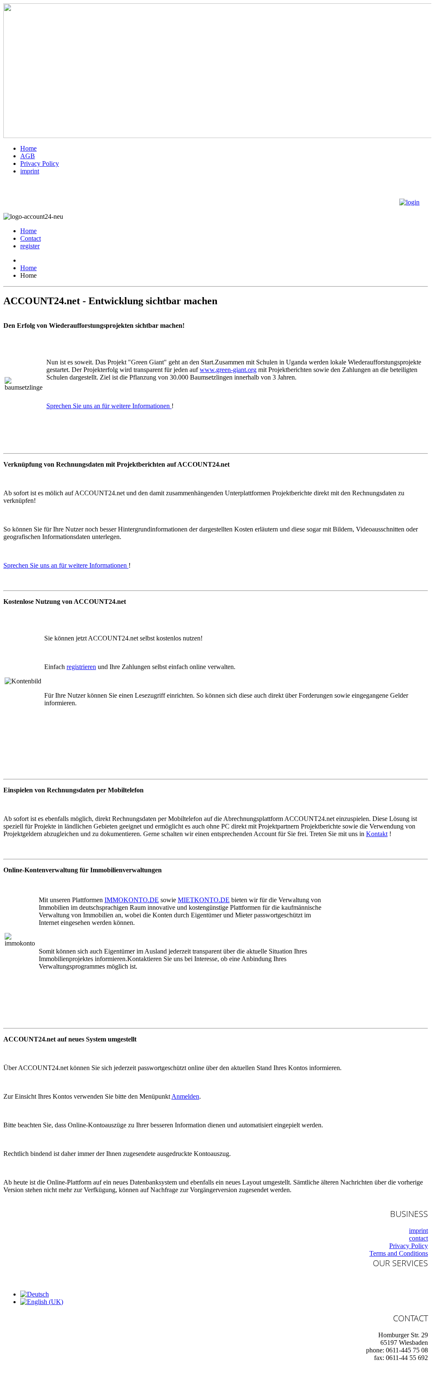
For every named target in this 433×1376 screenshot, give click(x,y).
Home (28, 148)
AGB (27, 155)
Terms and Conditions (398, 1253)
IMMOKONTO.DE (131, 899)
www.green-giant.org (228, 369)
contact (418, 1238)
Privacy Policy (39, 163)
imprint (29, 171)
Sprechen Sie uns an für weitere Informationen (108, 405)
